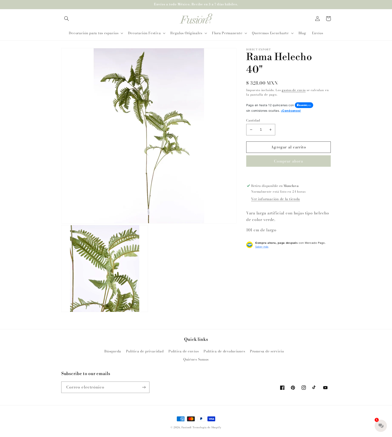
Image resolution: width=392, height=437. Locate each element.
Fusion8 (187, 427)
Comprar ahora (288, 161)
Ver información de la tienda (275, 199)
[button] (66, 18)
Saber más (261, 247)
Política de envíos (183, 351)
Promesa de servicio (267, 351)
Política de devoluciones (224, 351)
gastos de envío (294, 90)
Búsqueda (112, 351)
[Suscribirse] (143, 387)
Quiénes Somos (196, 359)
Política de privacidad (145, 351)
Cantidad (253, 120)
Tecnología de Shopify (207, 427)
